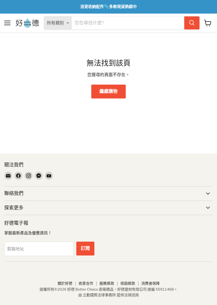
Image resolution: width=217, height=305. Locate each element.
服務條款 (106, 283)
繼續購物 (108, 91)
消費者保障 (150, 283)
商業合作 (86, 283)
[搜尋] (191, 22)
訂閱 (85, 248)
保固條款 (127, 283)
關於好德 (65, 283)
